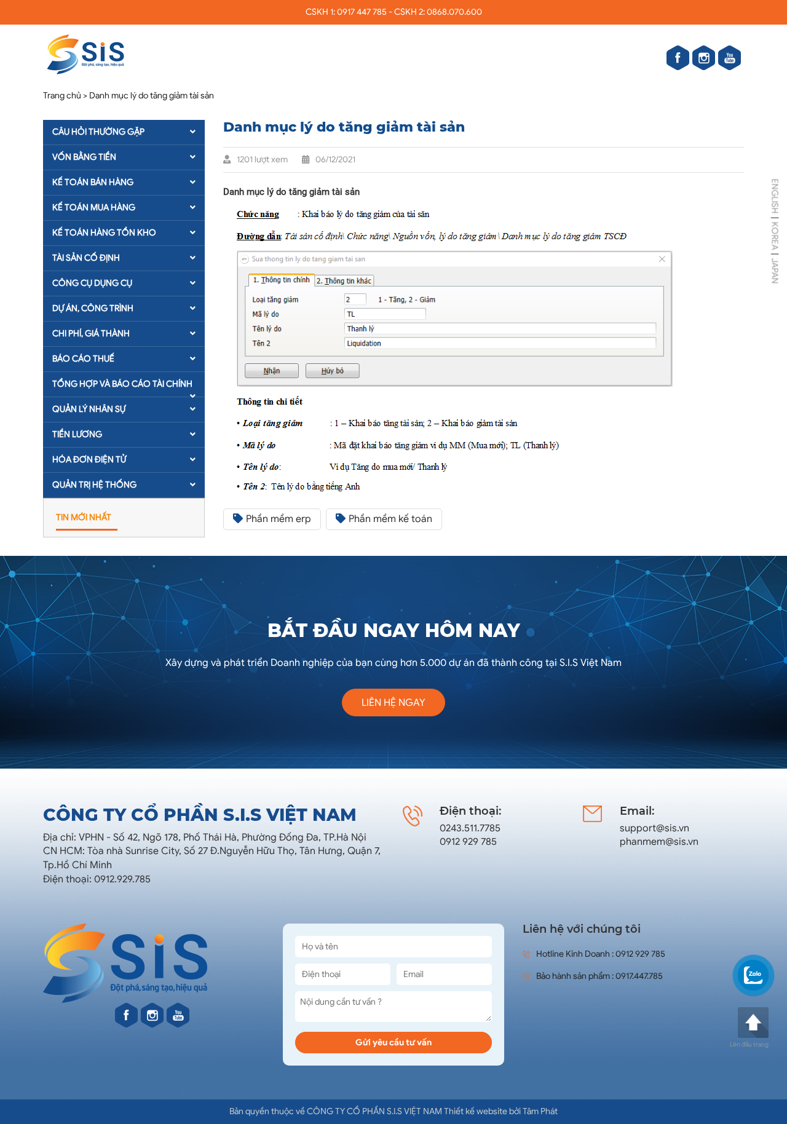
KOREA (775, 235)
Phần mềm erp (278, 519)
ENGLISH (775, 195)
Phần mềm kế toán (390, 519)
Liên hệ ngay (393, 703)
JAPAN (775, 270)
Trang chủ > (65, 95)
